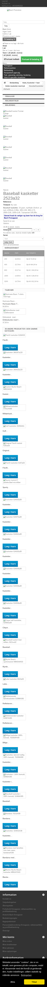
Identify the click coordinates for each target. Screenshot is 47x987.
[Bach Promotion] (23, 14)
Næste (5, 190)
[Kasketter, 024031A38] (14, 831)
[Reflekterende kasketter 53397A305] (14, 717)
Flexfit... (6, 340)
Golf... (5, 431)
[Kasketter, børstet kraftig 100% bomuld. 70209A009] (14, 756)
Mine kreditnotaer (10, 945)
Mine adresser (8, 948)
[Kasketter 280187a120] (14, 352)
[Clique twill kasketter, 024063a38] (14, 621)
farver (5, 235)
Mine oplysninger (10, 951)
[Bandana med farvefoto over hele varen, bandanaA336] (14, 850)
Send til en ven (9, 221)
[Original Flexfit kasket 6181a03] (14, 444)
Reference (7, 202)
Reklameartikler (12, 101)
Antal (5, 230)
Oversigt (6, 931)
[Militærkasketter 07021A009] (14, 407)
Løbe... (5, 684)
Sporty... (6, 487)
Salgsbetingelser (9, 902)
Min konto (8, 937)
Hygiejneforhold (9, 922)
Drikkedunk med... (10, 317)
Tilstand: (6, 205)
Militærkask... (8, 414)
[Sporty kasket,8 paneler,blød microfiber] (14, 481)
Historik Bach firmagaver (13, 915)
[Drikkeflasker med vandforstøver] (14, 311)
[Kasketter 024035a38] (14, 551)
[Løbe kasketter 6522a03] (14, 679)
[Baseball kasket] (23, 120)
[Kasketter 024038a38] (14, 586)
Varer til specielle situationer (14, 77)
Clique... (6, 628)
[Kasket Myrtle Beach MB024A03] (14, 388)
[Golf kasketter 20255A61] (14, 426)
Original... (7, 450)
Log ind (4, 1)
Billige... (6, 743)
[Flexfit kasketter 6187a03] (14, 463)
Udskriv (6, 223)
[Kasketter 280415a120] (14, 370)
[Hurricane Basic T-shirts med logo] (14, 295)
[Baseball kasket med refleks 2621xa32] (14, 641)
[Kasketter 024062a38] (14, 534)
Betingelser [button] (26, 975)
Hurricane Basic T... (11, 304)
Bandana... (7, 818)
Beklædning (10, 105)
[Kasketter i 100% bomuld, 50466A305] (14, 776)
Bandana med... (9, 858)
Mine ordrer (7, 941)
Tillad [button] (34, 982)
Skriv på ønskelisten (11, 245)
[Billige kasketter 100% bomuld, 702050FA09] (14, 736)
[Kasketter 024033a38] (14, 500)
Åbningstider (8, 906)
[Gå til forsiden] (4, 83)
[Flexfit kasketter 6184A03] (14, 335)
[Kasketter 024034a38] (14, 569)
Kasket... (6, 394)
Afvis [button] (12, 982)
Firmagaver (9, 96)
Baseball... (7, 647)
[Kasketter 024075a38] (14, 517)
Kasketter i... (8, 782)
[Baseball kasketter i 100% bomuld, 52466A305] (14, 795)
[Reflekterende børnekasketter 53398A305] (14, 697)
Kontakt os (6, 3)
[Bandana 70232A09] (14, 814)
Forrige (5, 113)
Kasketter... (7, 357)
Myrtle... (6, 667)
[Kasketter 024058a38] (14, 603)
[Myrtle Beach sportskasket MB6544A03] (14, 661)
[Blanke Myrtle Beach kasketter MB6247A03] (14, 871)
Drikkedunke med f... (11, 320)
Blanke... (6, 877)
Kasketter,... (7, 762)
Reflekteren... (8, 703)
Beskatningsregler (10, 918)
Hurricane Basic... (9, 301)
